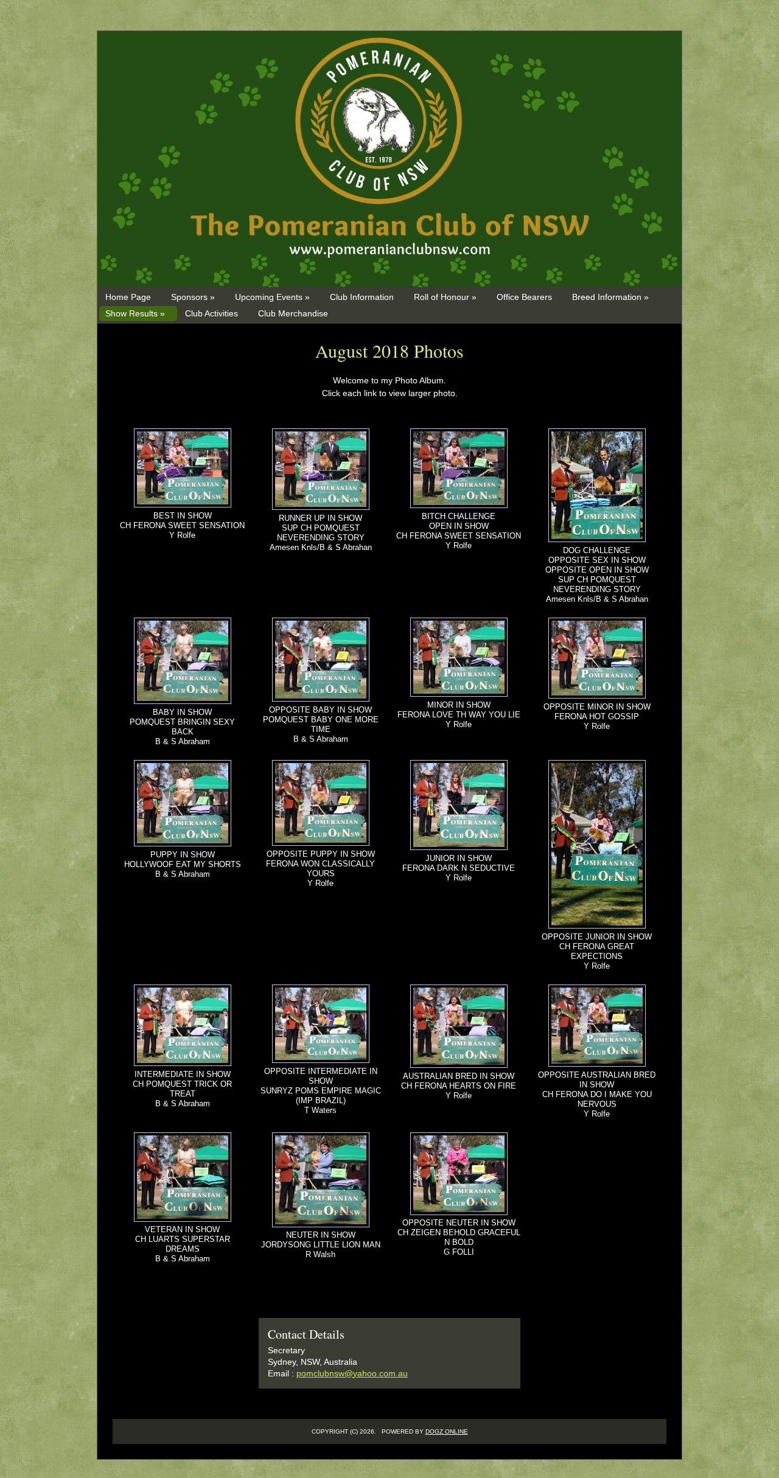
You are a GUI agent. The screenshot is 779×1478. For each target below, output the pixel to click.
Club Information (362, 297)
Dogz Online (446, 1431)
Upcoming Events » (272, 297)
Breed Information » (610, 297)
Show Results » (135, 313)
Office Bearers (524, 297)
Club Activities (211, 313)
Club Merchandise (293, 313)
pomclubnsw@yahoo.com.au (352, 1373)
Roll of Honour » (445, 297)
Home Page (128, 297)
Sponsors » (193, 297)
